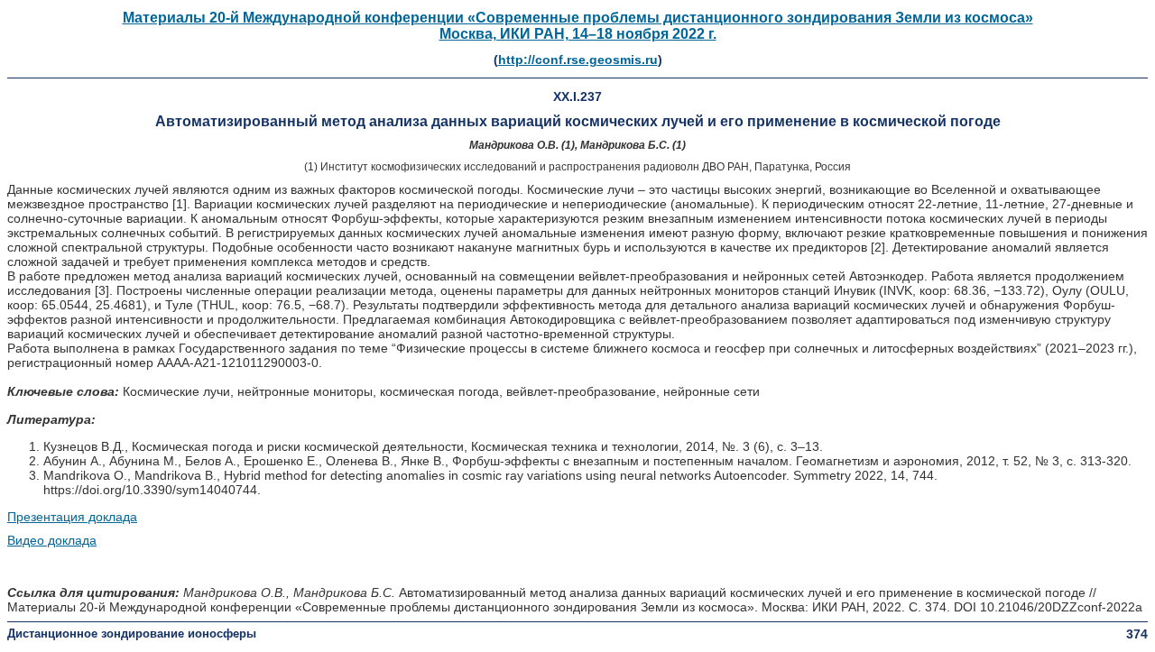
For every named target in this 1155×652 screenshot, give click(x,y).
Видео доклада (52, 540)
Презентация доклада (72, 517)
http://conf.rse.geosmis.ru (578, 59)
